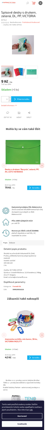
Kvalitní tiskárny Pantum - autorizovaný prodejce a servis (21, 388)
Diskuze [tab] (12, 243)
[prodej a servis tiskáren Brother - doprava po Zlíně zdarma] (16, 399)
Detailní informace (7, 105)
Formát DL (17, 286)
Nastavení (22, 416)
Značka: (12, 25)
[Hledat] (27, 3)
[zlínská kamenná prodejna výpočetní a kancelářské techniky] (30, 399)
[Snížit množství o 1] (10, 100)
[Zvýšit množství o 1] (10, 97)
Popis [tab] (5, 243)
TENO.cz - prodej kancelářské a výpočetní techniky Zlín (21, 384)
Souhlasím (22, 424)
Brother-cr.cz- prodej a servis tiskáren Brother (23, 380)
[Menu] (40, 3)
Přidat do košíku (23, 99)
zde (31, 409)
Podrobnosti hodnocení (31, 22)
